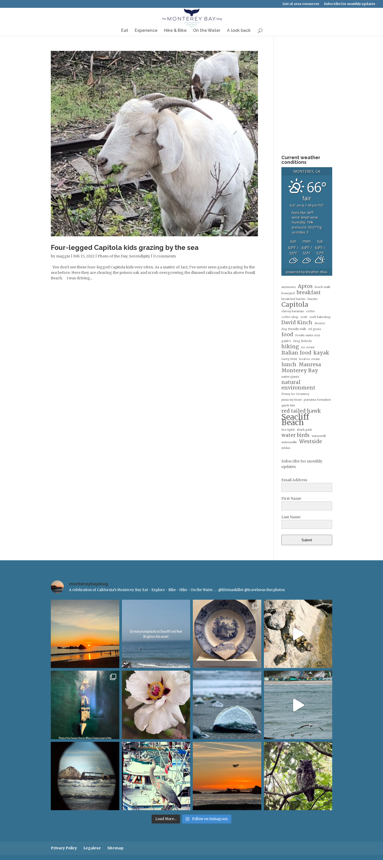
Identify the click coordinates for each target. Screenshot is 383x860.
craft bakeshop (320, 317)
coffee (310, 311)
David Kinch (296, 322)
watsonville (289, 442)
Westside (310, 441)
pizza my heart (291, 399)
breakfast (309, 292)
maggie (63, 256)
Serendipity (139, 256)
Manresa (310, 364)
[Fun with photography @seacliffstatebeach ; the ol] (85, 776)
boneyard (288, 293)
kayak (321, 353)
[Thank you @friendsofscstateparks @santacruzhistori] (227, 634)
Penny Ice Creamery (295, 394)
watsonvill (319, 436)
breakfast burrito (293, 299)
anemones (288, 287)
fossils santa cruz (307, 335)
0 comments (164, 256)
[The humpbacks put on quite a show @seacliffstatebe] (156, 634)
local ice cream (309, 359)
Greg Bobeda (302, 341)
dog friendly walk (293, 329)
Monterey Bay (299, 370)
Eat (124, 31)
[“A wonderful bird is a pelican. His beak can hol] (298, 705)
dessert (319, 323)
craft (303, 317)
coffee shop (289, 317)
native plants (290, 376)
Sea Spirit (288, 429)
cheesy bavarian (292, 311)
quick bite (288, 405)
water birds (295, 435)
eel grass (314, 329)
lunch (288, 364)
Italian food (296, 353)
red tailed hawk (301, 411)
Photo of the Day (112, 256)
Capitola (294, 304)
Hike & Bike (175, 31)
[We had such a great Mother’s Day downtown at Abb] (85, 705)
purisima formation (317, 399)
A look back (239, 31)
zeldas (285, 448)
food (287, 334)
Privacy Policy (64, 848)
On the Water (206, 31)
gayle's (286, 341)
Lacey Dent (289, 359)
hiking (290, 346)
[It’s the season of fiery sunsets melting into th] (85, 634)
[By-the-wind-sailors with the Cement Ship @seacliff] (227, 705)
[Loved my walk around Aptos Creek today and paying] (298, 634)
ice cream (307, 347)
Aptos (305, 286)
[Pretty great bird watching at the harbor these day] (156, 776)
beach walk (322, 287)
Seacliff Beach (295, 419)
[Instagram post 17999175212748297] (227, 776)
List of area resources (301, 4)
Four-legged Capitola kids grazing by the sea (125, 247)
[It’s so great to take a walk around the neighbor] (156, 705)
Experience (146, 31)
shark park (304, 429)
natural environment (298, 385)
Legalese (92, 848)
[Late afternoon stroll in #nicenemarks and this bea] (298, 776)
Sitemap (115, 848)
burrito (313, 299)
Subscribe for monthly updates (349, 4)
